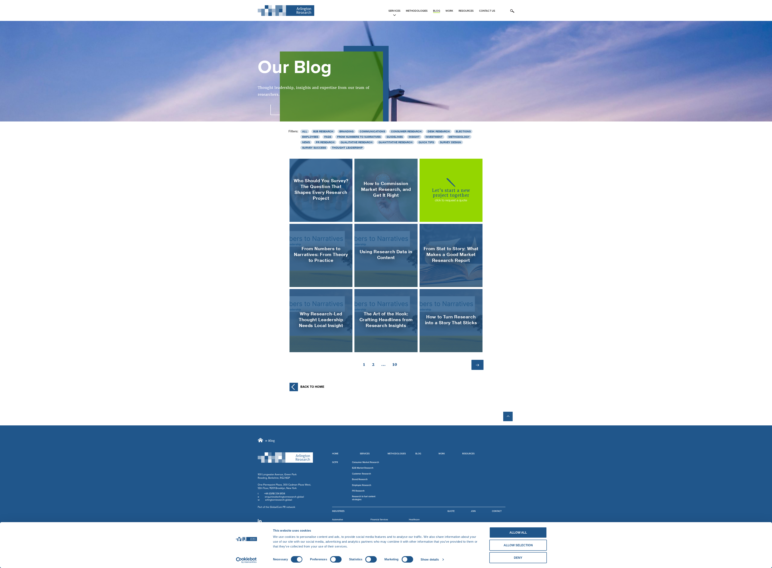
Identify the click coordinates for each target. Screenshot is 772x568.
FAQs (327, 136)
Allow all (518, 532)
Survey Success (314, 147)
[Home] (261, 440)
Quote (451, 511)
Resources (466, 10)
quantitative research (396, 142)
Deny (518, 557)
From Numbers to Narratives (359, 136)
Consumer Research (406, 131)
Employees (310, 136)
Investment (434, 136)
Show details (430, 559)
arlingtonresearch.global (278, 499)
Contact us (487, 10)
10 (396, 364)
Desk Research (439, 131)
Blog (436, 10)
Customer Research (361, 473)
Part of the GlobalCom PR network (276, 507)
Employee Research (361, 485)
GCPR (335, 462)
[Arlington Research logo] (285, 457)
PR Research (325, 142)
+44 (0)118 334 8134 (274, 493)
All (304, 131)
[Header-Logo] (286, 10)
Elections (463, 131)
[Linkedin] (260, 521)
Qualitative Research (357, 142)
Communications (372, 131)
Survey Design (450, 142)
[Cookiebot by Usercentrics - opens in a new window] (246, 560)
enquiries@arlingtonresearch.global (284, 496)
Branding (346, 131)
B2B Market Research (362, 468)
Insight (414, 136)
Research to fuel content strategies (363, 498)
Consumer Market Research (365, 462)
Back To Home (312, 386)
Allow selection (518, 545)
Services (394, 10)
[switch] (336, 559)
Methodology (459, 136)
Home (335, 453)
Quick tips (426, 142)
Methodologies (417, 10)
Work (449, 10)
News (306, 142)
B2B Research (323, 131)
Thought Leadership (347, 147)
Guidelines (395, 136)
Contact (497, 511)
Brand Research (360, 479)
